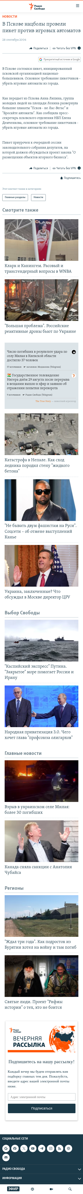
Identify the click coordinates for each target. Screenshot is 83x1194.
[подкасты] (32, 1189)
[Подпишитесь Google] (6, 1148)
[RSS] (59, 1148)
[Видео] (51, 1189)
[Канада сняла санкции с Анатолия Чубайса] (41, 841)
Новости (9, 17)
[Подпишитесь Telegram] (41, 1148)
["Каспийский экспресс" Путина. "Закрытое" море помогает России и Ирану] (41, 640)
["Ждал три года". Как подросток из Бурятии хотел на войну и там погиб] (41, 916)
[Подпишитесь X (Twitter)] (24, 1148)
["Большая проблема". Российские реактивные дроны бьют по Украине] (41, 300)
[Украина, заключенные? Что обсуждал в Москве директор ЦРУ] (41, 566)
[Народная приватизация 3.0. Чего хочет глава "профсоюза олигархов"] (41, 706)
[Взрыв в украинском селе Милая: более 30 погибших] (41, 781)
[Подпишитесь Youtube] (32, 1148)
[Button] (38, 48)
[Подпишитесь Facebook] (15, 1148)
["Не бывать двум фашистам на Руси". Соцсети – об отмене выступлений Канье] (41, 500)
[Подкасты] (68, 1148)
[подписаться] (6, 1157)
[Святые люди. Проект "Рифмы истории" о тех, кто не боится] (41, 976)
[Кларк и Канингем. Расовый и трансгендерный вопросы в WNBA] (41, 240)
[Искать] (70, 1189)
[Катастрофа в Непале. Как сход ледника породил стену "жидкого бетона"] (41, 434)
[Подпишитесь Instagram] (50, 1148)
